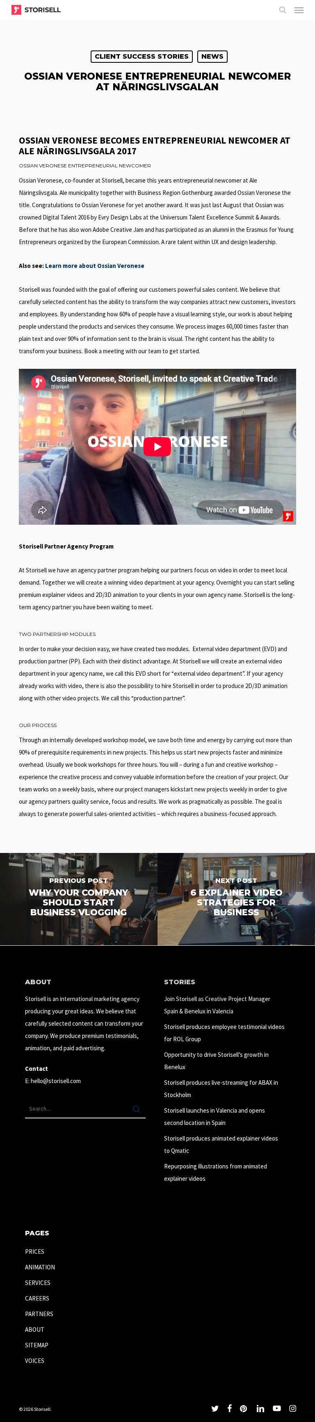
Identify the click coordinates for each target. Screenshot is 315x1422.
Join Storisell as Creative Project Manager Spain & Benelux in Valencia (217, 1005)
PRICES (34, 1251)
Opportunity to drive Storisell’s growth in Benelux (216, 1061)
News (212, 56)
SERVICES (37, 1283)
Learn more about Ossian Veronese (94, 266)
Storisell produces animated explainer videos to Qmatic (221, 1144)
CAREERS (37, 1298)
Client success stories (142, 56)
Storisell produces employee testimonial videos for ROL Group (224, 1033)
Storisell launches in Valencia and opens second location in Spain (214, 1117)
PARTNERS (39, 1314)
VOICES (34, 1361)
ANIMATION (40, 1267)
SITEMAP (36, 1345)
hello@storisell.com (56, 1081)
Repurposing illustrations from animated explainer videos (215, 1172)
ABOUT (34, 1329)
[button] (299, 10)
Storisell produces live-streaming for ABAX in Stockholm (221, 1089)
